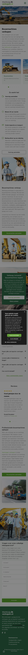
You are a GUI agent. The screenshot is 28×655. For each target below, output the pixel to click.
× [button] (24, 311)
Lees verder (14, 331)
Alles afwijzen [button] (14, 338)
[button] (10, 342)
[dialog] (14, 327)
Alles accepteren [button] (14, 335)
